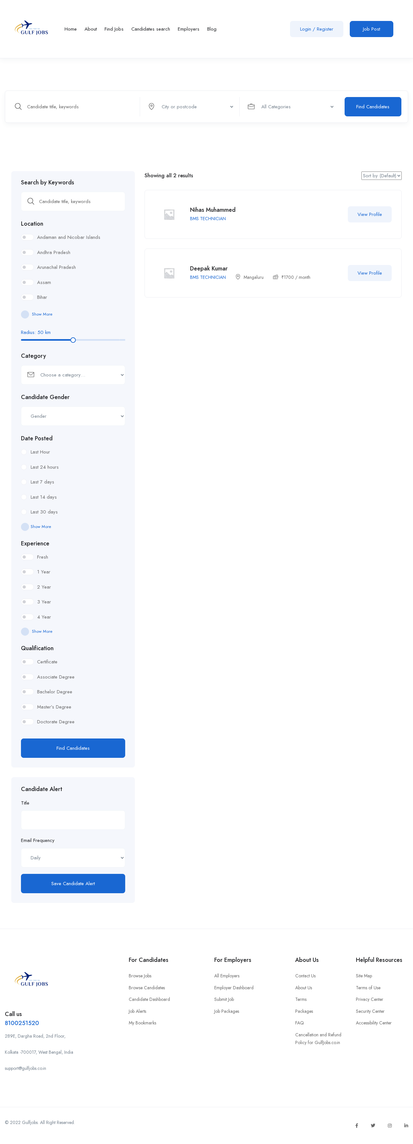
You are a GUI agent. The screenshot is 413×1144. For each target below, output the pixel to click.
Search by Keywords (47, 182)
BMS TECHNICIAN (208, 218)
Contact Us (305, 976)
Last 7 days (42, 481)
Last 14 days (44, 497)
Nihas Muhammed (213, 210)
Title (25, 803)
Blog (212, 29)
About (91, 29)
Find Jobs (114, 29)
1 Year (43, 571)
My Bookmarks (142, 1023)
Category (33, 356)
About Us (303, 987)
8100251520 (22, 1023)
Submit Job (224, 999)
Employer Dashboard (234, 987)
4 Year (44, 617)
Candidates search (150, 29)
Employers (188, 29)
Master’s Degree (54, 706)
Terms (301, 999)
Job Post (371, 29)
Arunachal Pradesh (56, 267)
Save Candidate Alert (73, 883)
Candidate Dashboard (149, 999)
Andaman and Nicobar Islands (68, 237)
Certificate (47, 661)
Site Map (364, 976)
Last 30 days (44, 511)
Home (71, 29)
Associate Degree (56, 676)
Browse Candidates (147, 987)
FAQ (299, 1023)
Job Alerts (137, 1011)
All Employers (226, 976)
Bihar (42, 297)
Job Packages (226, 1011)
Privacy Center (369, 999)
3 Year (44, 601)
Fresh (42, 557)
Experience (35, 543)
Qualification (37, 648)
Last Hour (40, 451)
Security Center (370, 1011)
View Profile (370, 214)
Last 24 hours (45, 467)
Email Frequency (38, 840)
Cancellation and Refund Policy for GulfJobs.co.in (318, 1039)
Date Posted (37, 438)
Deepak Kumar (209, 268)
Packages (304, 1011)
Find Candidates (372, 106)
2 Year (44, 587)
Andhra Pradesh (53, 252)
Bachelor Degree (54, 691)
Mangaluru (254, 277)
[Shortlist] (335, 214)
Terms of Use (368, 987)
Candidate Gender (45, 397)
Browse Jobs (140, 976)
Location (32, 224)
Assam (44, 282)
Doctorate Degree (56, 721)
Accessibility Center (374, 1023)
